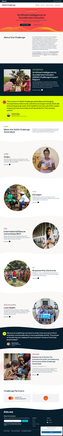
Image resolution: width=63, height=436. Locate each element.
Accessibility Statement (26, 430)
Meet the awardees (25, 24)
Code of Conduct (35, 424)
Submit (25, 420)
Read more (34, 374)
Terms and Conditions (15, 430)
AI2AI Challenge (8, 5)
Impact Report (57, 5)
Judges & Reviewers (49, 5)
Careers (34, 422)
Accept (51, 432)
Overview (37, 5)
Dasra (45, 54)
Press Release (35, 366)
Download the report (37, 24)
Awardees (42, 5)
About (33, 420)
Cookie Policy (49, 434)
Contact (34, 425)
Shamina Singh (15, 113)
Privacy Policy (53, 434)
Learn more (6, 164)
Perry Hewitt (15, 343)
